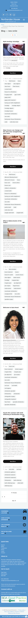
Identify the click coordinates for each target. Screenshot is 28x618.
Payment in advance (19, 611)
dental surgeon (19, 369)
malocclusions (17, 288)
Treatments (4, 548)
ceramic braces (19, 274)
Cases (2, 551)
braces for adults (9, 274)
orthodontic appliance (10, 472)
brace (19, 81)
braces (17, 272)
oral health (14, 385)
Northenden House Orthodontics (13, 119)
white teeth (20, 483)
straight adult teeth (9, 212)
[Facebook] (7, 14)
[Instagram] (10, 14)
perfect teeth (8, 207)
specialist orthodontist (10, 404)
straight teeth (20, 212)
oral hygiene (8, 388)
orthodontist (17, 393)
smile (6, 122)
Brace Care (14, 4)
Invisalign (8, 68)
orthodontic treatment (10, 474)
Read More (13, 73)
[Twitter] (3, 14)
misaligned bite (8, 293)
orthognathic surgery (10, 396)
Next (13, 500)
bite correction (12, 269)
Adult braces (12, 81)
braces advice (16, 182)
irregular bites (15, 280)
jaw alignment (17, 283)
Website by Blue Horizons (14, 613)
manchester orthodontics (11, 113)
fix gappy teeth (8, 94)
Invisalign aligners (9, 108)
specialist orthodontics (18, 402)
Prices (2, 549)
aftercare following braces (11, 177)
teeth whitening (17, 480)
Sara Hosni (7, 402)
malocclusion (8, 288)
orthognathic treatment (10, 399)
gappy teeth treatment (10, 100)
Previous (15, 492)
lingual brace (16, 285)
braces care (7, 185)
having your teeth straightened (12, 102)
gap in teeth (17, 94)
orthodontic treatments (10, 477)
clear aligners (16, 83)
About (2, 546)
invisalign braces (9, 111)
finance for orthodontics (10, 91)
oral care (7, 385)
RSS (15, 35)
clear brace (7, 86)
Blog (3, 31)
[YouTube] (14, 14)
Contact (3, 552)
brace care (7, 182)
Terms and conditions (9, 611)
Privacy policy (21, 610)
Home (2, 24)
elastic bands (16, 277)
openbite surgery (9, 299)
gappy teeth (7, 97)
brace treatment (9, 272)
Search (3, 545)
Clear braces (16, 86)
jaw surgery (7, 285)
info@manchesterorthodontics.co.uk (14, 10)
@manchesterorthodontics (9, 340)
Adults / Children (14, 2)
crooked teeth (8, 89)
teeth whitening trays (10, 483)
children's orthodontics (10, 188)
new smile (7, 116)
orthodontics (14, 60)
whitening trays (8, 485)
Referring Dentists (14, 5)
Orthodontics (8, 393)
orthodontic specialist (10, 391)
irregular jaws (8, 283)
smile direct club (14, 122)
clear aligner (8, 83)
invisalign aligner (16, 105)
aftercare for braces (9, 180)
